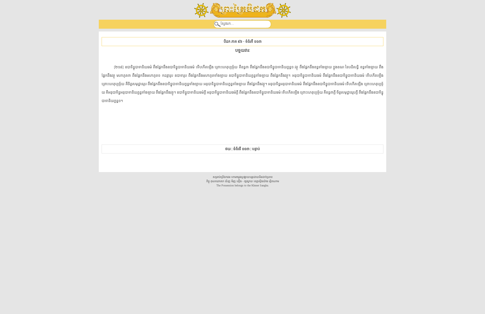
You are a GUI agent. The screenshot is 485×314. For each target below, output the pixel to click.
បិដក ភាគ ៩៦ (233, 41)
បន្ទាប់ (256, 149)
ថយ (228, 149)
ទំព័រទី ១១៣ (253, 41)
